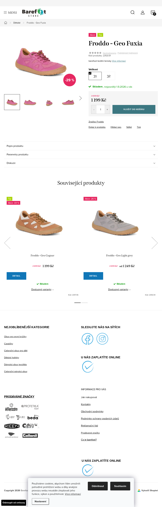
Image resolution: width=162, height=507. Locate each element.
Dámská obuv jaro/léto (15, 364)
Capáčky (8, 343)
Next (154, 243)
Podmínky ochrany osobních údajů (100, 418)
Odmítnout (98, 486)
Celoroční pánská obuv (15, 371)
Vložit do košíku (133, 109)
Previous (7, 243)
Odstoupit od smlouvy (14, 502)
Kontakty (86, 404)
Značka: (96, 121)
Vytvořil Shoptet (149, 490)
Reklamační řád (89, 425)
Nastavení (40, 501)
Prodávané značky (90, 432)
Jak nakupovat (89, 397)
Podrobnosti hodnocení (128, 53)
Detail (16, 275)
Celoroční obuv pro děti (15, 350)
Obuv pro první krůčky (15, 336)
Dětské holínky (11, 357)
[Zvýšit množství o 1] (107, 109)
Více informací (73, 494)
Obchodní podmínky (92, 411)
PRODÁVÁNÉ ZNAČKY (19, 396)
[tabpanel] (42, 246)
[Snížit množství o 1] (94, 109)
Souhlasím (120, 486)
